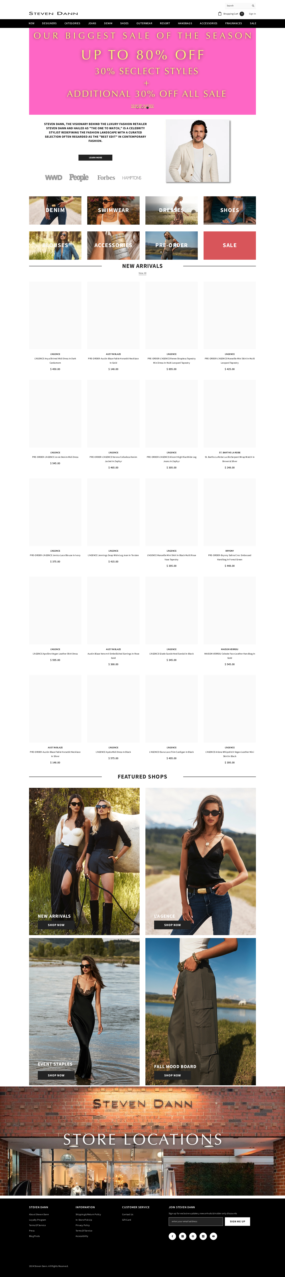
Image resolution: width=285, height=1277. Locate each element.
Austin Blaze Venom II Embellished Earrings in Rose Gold (113, 656)
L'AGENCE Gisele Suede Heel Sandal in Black (171, 653)
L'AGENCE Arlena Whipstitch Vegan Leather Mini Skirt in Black (230, 754)
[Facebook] (172, 1236)
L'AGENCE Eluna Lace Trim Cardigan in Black (171, 752)
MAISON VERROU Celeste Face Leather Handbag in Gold (229, 656)
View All (143, 273)
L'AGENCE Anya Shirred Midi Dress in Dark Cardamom (55, 361)
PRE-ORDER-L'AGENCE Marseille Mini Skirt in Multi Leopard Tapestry (230, 361)
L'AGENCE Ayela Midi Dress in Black (113, 752)
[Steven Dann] (142, 152)
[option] (142, 71)
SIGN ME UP (237, 1222)
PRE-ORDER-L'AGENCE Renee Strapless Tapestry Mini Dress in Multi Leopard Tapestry (172, 361)
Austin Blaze (113, 354)
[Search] (240, 6)
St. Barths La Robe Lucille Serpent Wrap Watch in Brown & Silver (230, 459)
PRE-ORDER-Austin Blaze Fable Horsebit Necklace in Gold (113, 361)
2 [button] (142, 108)
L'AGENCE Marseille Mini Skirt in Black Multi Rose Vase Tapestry (171, 557)
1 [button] (137, 108)
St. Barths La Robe (229, 452)
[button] (32, 71)
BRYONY (229, 551)
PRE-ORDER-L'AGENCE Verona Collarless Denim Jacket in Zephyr (113, 459)
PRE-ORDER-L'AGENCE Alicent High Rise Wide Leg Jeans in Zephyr (172, 459)
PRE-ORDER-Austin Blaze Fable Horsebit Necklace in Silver (55, 754)
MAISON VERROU (229, 649)
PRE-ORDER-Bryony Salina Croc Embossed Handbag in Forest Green (229, 557)
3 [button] (147, 108)
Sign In (252, 14)
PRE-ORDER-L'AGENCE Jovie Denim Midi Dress (55, 457)
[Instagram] (182, 1236)
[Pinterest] (193, 1236)
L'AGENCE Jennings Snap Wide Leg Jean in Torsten (113, 555)
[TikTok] (203, 1236)
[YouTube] (213, 1236)
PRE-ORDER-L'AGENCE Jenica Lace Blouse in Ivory (55, 555)
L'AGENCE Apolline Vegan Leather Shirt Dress (55, 653)
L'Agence (55, 354)
